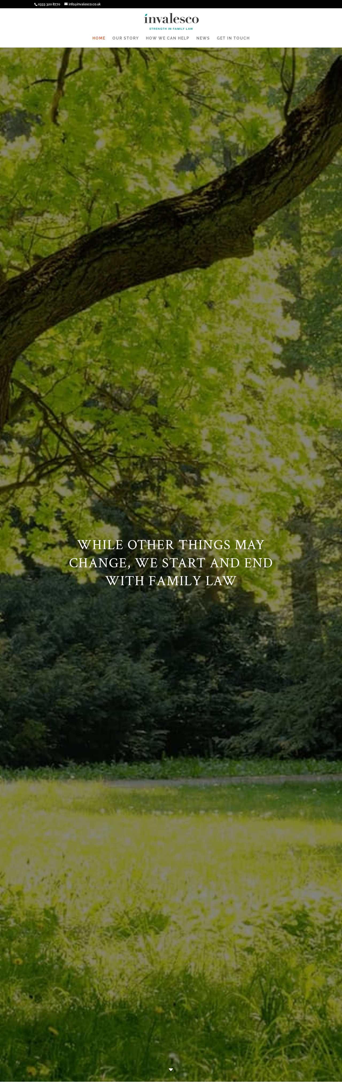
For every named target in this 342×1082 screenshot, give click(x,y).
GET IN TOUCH (233, 38)
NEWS (203, 38)
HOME (99, 38)
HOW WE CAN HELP (167, 38)
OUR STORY (125, 38)
